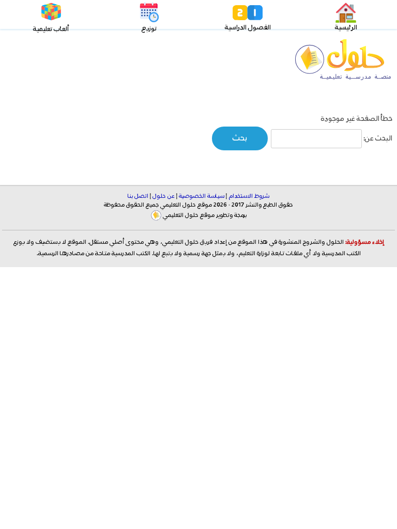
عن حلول (163, 196)
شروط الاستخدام (248, 196)
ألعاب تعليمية (51, 29)
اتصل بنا (138, 196)
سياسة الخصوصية (201, 196)
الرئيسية (346, 27)
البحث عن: (377, 138)
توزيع (149, 28)
